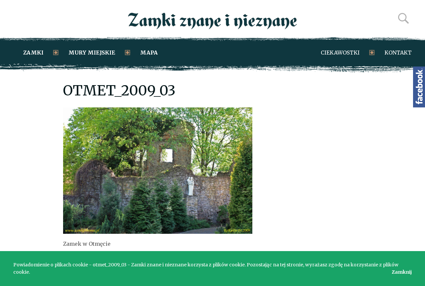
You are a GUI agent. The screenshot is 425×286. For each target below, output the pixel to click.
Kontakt (398, 52)
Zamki (33, 52)
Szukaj (403, 18)
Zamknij (402, 272)
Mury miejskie (91, 52)
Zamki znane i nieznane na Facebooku (419, 87)
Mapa (149, 52)
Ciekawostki (340, 52)
